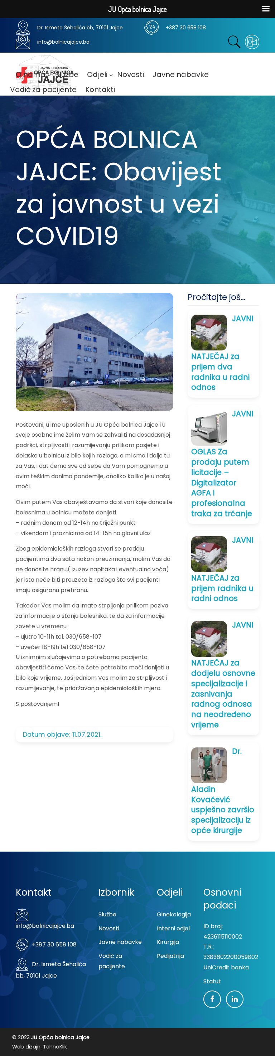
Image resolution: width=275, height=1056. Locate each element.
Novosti (108, 928)
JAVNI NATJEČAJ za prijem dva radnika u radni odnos (222, 352)
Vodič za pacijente (111, 961)
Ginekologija (174, 914)
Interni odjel (173, 928)
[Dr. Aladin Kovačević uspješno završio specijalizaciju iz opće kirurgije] (209, 765)
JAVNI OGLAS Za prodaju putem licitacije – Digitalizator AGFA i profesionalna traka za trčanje (222, 463)
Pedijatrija (170, 956)
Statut (212, 981)
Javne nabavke (120, 942)
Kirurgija (168, 942)
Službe (107, 914)
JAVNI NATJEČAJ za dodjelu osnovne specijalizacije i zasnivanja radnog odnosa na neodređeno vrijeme (223, 675)
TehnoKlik (55, 1046)
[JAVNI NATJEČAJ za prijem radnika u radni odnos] (209, 553)
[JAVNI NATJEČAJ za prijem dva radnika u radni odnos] (209, 332)
